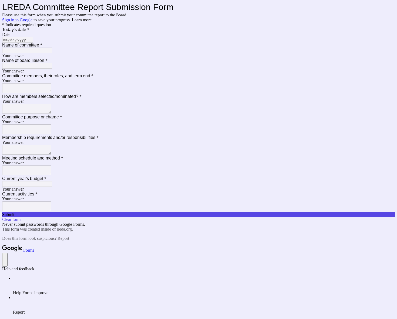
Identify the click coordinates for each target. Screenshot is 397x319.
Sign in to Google (17, 20)
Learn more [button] (82, 20)
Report (63, 238)
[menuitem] (204, 285)
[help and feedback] (5, 260)
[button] (198, 214)
